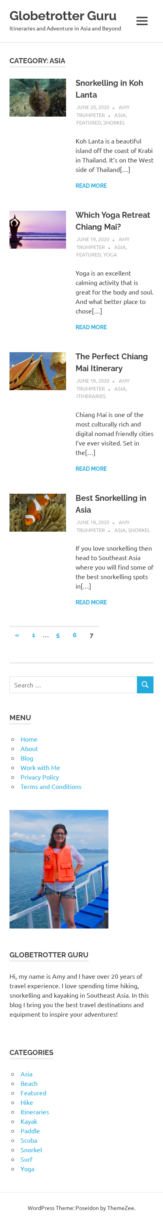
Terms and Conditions (51, 786)
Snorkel (114, 122)
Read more (91, 186)
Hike (27, 1102)
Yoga (110, 254)
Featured (88, 122)
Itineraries (91, 396)
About (29, 748)
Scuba (29, 1140)
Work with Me (40, 767)
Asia (120, 114)
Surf (26, 1159)
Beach (29, 1083)
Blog (27, 758)
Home (29, 739)
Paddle (30, 1130)
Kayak (29, 1121)
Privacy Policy (40, 777)
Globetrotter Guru (63, 15)
